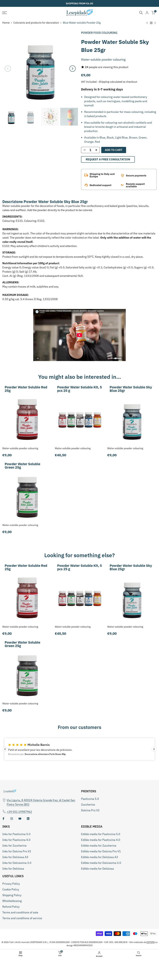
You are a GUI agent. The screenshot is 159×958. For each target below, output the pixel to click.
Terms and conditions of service (22, 918)
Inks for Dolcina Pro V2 (16, 851)
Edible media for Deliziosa (97, 868)
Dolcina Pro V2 (90, 810)
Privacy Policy (11, 883)
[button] (79, 749)
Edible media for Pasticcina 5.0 (100, 834)
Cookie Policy (10, 889)
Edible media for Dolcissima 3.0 (101, 863)
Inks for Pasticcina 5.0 (16, 834)
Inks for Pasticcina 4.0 (16, 840)
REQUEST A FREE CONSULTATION (108, 159)
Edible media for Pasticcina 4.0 (100, 840)
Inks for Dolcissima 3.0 (16, 863)
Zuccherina (88, 804)
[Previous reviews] (5, 749)
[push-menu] (4, 13)
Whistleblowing (12, 901)
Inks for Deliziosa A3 (15, 857)
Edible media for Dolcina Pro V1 (101, 851)
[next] (72, 68)
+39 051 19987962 (19, 811)
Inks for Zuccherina (14, 845)
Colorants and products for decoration (36, 22)
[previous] (8, 68)
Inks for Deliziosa (13, 868)
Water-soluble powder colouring (20, 448)
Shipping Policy (11, 895)
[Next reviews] (154, 749)
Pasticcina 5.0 (90, 799)
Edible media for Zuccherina (98, 845)
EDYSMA (151, 942)
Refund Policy (11, 906)
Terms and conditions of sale (20, 912)
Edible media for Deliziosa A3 (99, 857)
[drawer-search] (141, 12)
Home (5, 22)
